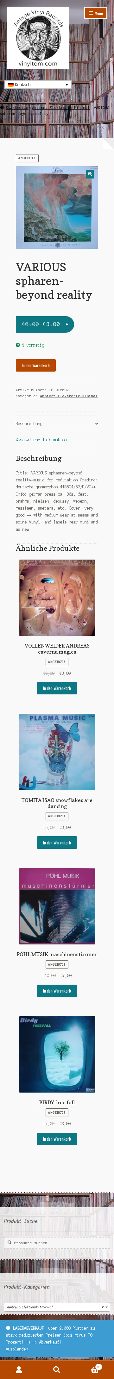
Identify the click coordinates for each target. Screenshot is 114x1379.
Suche (57, 1370)
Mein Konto (19, 1370)
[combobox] (57, 1307)
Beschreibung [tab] (29, 424)
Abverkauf (49, 1342)
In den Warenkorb (36, 365)
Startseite (17, 108)
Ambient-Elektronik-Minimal (61, 108)
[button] (90, 174)
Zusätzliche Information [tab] (41, 440)
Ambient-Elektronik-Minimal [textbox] (55, 1307)
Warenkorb (87, 1365)
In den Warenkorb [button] (57, 688)
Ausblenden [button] (17, 1349)
